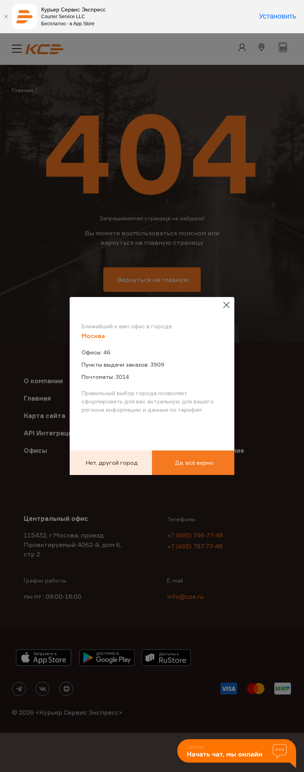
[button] (236, 754)
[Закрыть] (6, 16)
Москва (93, 336)
